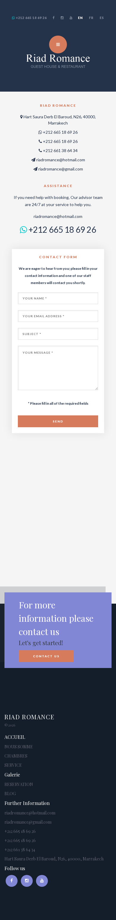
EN (80, 18)
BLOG (10, 793)
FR (91, 18)
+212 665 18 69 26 (31, 18)
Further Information (27, 803)
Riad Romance (29, 717)
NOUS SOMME (18, 747)
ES (102, 18)
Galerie (12, 774)
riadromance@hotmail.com (60, 159)
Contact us (46, 656)
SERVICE (13, 765)
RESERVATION (18, 784)
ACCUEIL (14, 737)
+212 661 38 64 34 (19, 849)
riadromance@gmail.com (60, 168)
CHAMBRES (15, 756)
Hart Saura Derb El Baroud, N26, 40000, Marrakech (54, 859)
